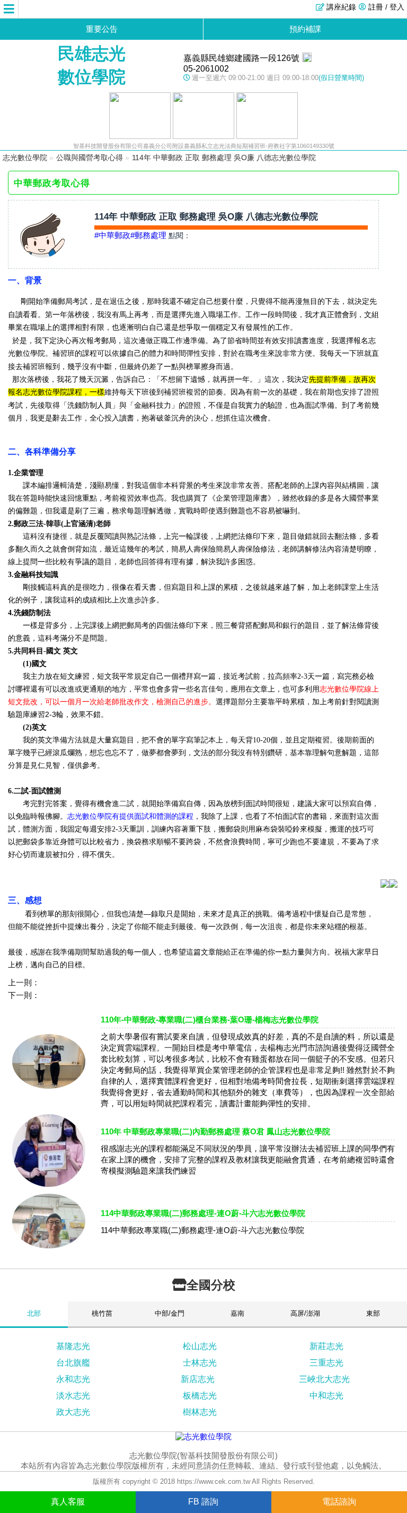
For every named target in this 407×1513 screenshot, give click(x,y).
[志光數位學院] (203, 1436)
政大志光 (73, 1411)
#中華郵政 (112, 235)
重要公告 (102, 28)
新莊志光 (326, 1346)
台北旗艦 (73, 1362)
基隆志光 (73, 1346)
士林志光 (200, 1362)
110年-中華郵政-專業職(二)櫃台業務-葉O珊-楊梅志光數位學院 (209, 1019)
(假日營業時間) (341, 78)
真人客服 (68, 1501)
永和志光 (73, 1379)
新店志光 (198, 1379)
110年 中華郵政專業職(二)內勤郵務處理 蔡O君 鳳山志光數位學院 (215, 1131)
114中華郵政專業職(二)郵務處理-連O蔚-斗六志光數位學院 (203, 1213)
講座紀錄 (341, 7)
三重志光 (326, 1362)
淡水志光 (73, 1395)
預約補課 (305, 28)
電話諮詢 (339, 1501)
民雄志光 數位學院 (92, 65)
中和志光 (326, 1395)
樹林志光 (200, 1411)
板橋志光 (200, 1395)
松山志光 (200, 1346)
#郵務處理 (148, 235)
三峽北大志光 (324, 1379)
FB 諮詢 (203, 1501)
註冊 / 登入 (386, 7)
